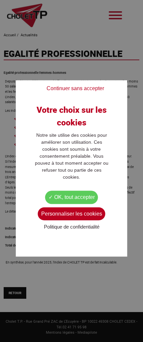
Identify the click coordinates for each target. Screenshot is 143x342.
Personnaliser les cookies (71, 214)
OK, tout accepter (74, 197)
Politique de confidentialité (71, 227)
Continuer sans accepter (75, 88)
